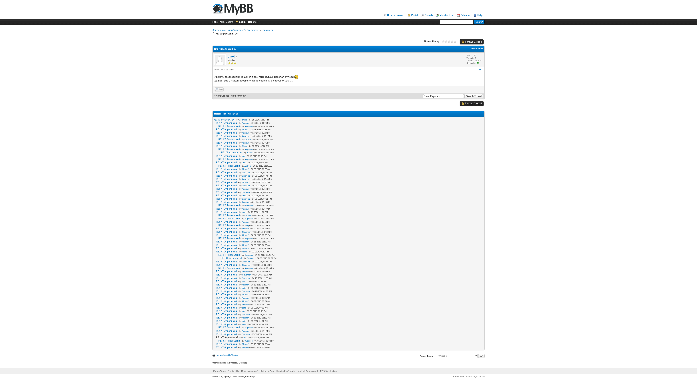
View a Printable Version (227, 355)
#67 (480, 70)
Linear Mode (477, 49)
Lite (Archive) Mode (285, 371)
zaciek (250, 153)
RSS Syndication (328, 371)
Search (429, 15)
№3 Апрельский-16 (224, 119)
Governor (246, 136)
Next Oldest (222, 95)
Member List (447, 15)
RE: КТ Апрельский (226, 123)
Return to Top (267, 371)
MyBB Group (248, 376)
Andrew (245, 123)
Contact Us (233, 371)
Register (252, 22)
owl (243, 156)
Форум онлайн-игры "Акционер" (228, 30)
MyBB (226, 376)
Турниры (265, 30)
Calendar (465, 15)
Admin (244, 252)
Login (242, 22)
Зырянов (243, 120)
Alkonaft (245, 129)
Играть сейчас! (395, 15)
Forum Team (219, 371)
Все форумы (253, 30)
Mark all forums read (308, 371)
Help (479, 15)
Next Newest (237, 95)
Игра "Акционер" (249, 371)
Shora (244, 146)
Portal (414, 15)
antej (231, 56)
